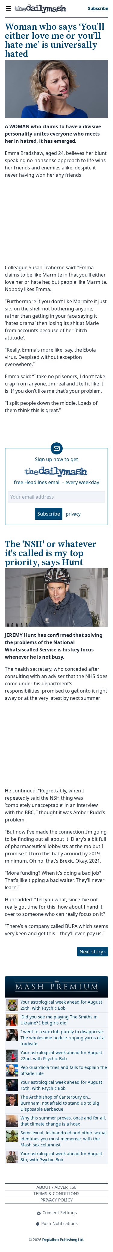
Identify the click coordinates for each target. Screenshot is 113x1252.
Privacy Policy (56, 1200)
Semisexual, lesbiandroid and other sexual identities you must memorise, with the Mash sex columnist (63, 1139)
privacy (73, 514)
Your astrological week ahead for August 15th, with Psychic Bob (61, 1085)
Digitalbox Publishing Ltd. (63, 1239)
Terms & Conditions (56, 1193)
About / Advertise (56, 1187)
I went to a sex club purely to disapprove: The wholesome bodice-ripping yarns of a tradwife (62, 1038)
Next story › (93, 951)
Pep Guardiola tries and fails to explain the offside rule (63, 1070)
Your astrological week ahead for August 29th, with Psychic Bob (61, 1005)
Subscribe (48, 513)
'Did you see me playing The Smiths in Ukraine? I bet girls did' (59, 1020)
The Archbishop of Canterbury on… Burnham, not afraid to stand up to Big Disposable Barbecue (59, 1103)
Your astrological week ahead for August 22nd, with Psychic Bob (61, 1055)
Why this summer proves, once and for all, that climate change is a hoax (63, 1121)
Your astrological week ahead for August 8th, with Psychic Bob (61, 1156)
